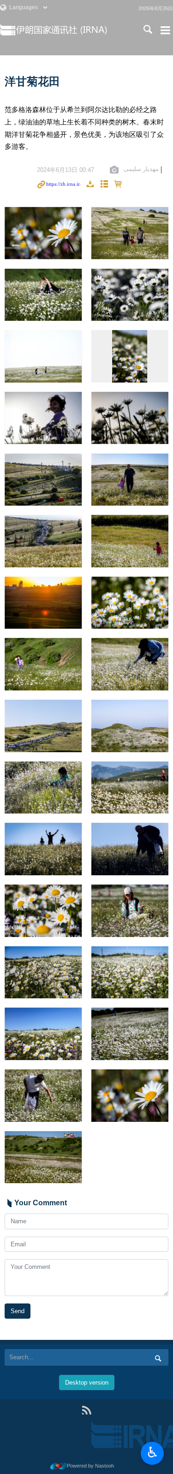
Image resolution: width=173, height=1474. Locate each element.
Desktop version (86, 1382)
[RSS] (86, 1410)
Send (17, 1311)
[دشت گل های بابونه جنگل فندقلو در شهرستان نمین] (130, 233)
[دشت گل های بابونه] (43, 233)
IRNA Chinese (72, 30)
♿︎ (152, 1452)
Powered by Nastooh (90, 1465)
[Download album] (90, 184)
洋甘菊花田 (32, 81)
